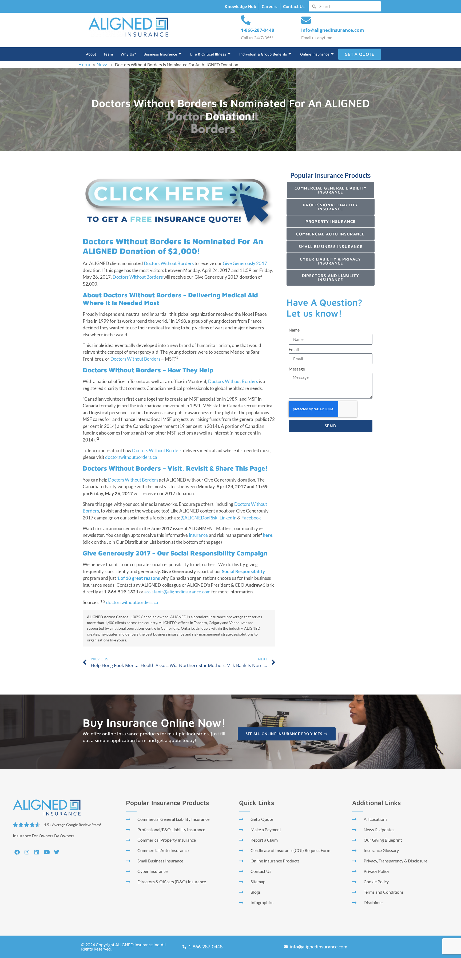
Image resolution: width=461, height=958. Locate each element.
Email (294, 349)
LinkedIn (228, 518)
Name (294, 330)
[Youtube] (46, 852)
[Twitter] (56, 852)
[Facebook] (17, 852)
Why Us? (128, 54)
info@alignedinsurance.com (332, 30)
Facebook (251, 518)
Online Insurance (314, 54)
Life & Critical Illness (208, 54)
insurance (198, 535)
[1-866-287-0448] (246, 20)
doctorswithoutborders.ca (131, 457)
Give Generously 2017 (245, 263)
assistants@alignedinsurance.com (177, 591)
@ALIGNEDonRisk (199, 518)
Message (297, 369)
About (91, 54)
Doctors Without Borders (169, 263)
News (102, 64)
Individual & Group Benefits (263, 54)
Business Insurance (160, 54)
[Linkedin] (37, 852)
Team (108, 54)
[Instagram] (27, 852)
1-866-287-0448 (257, 30)
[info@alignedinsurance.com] (306, 20)
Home (85, 64)
